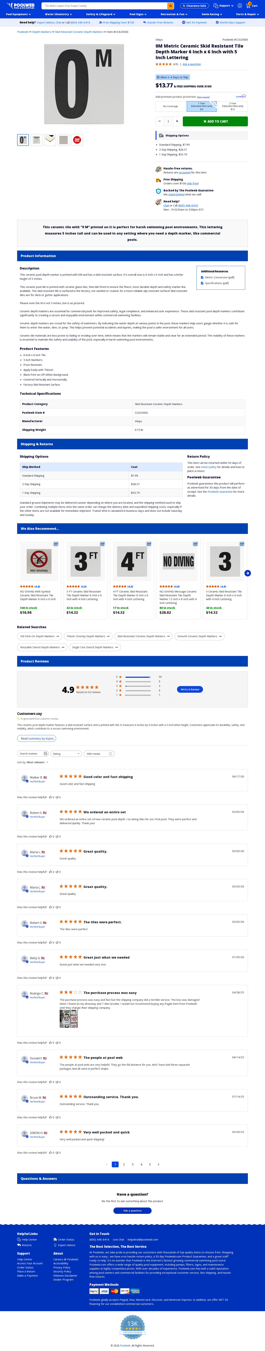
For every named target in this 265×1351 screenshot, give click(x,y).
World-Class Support (232, 22)
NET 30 (223, 1299)
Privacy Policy (61, 1267)
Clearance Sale (196, 5)
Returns (27, 1245)
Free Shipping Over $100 (118, 22)
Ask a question (192, 64)
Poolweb (22, 32)
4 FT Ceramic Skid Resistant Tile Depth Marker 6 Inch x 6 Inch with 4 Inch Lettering (130, 595)
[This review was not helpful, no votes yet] (57, 797)
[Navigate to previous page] (106, 1164)
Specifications (213, 283)
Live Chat (118, 1239)
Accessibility (60, 1263)
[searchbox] (29, 753)
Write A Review (190, 689)
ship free (192, 183)
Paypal (124, 1299)
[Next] (247, 573)
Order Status (66, 1239)
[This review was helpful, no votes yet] (50, 797)
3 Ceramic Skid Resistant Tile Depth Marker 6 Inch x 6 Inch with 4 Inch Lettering (224, 595)
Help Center (29, 1239)
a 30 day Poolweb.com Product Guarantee (179, 1256)
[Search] (170, 6)
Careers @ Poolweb (65, 1259)
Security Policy (62, 1271)
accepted (185, 172)
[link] (215, 121)
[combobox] (107, 5)
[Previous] (16, 573)
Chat (58, 22)
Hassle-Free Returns (160, 22)
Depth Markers (41, 32)
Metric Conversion (216, 277)
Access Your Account (30, 1263)
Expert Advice (45, 22)
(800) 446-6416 (80, 22)
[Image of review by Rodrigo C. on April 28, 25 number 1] (69, 1019)
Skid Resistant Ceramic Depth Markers (79, 32)
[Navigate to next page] (158, 1164)
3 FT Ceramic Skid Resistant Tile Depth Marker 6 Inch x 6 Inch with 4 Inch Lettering (84, 595)
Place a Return (26, 1271)
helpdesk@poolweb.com (143, 1239)
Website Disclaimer (65, 1275)
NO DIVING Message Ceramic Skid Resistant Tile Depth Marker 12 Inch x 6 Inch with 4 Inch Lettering (178, 597)
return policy (209, 467)
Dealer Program (63, 1279)
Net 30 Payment (196, 22)
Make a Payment (27, 1275)
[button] (224, 5)
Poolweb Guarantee (220, 491)
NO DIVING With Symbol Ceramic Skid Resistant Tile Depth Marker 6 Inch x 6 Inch (38, 595)
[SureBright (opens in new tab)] (241, 96)
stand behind (176, 194)
